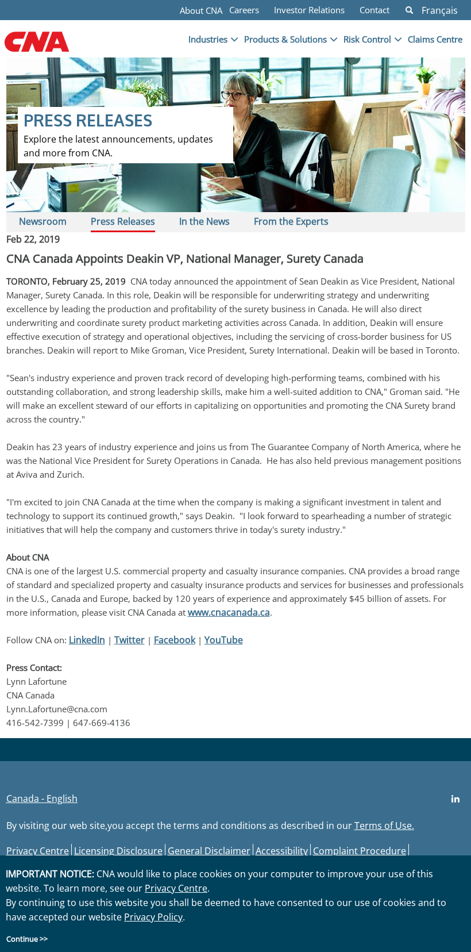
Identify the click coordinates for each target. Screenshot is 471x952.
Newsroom (43, 221)
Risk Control (367, 39)
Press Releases (123, 221)
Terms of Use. (384, 825)
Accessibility (282, 850)
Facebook (174, 640)
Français (440, 10)
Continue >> (27, 939)
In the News (204, 221)
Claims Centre (435, 39)
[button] (409, 10)
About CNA (201, 10)
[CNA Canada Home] (55, 47)
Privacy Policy (153, 917)
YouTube (223, 640)
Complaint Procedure (359, 850)
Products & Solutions (285, 39)
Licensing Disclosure (118, 850)
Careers (244, 10)
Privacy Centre (37, 850)
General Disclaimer (209, 850)
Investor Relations (309, 10)
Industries (207, 39)
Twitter (129, 640)
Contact (374, 10)
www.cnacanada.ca (229, 612)
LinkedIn (87, 640)
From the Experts (291, 221)
